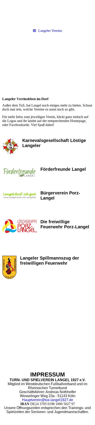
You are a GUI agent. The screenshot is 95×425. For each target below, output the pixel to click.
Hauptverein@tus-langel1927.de (47, 400)
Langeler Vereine (50, 31)
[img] (47, 13)
